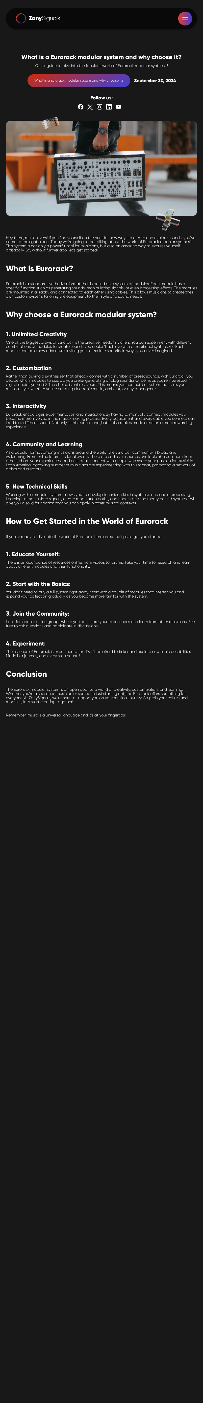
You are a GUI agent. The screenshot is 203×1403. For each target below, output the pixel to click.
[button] (185, 18)
